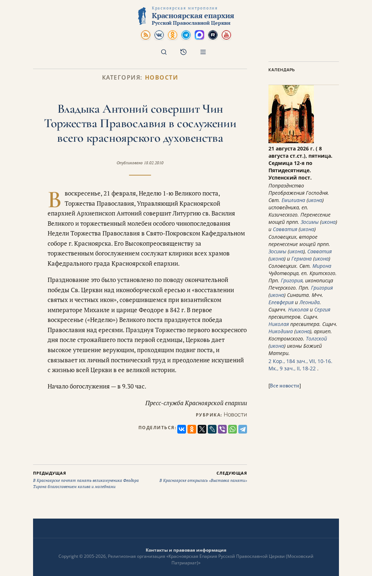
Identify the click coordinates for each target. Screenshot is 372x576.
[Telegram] (242, 429)
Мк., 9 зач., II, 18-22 (292, 368)
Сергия (322, 309)
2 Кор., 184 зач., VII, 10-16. (300, 361)
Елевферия (281, 302)
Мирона (321, 265)
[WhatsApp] (232, 429)
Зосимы (310, 221)
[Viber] (222, 429)
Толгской (316, 338)
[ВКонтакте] (181, 429)
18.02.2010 (153, 162)
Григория (292, 280)
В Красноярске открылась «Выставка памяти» (203, 476)
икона (315, 200)
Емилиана (293, 200)
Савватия (285, 229)
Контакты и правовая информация (186, 550)
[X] (202, 429)
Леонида (309, 302)
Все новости (284, 385)
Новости (161, 77)
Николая (298, 309)
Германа (301, 258)
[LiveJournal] (212, 429)
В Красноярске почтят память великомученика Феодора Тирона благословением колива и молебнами (86, 479)
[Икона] (291, 141)
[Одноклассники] (191, 429)
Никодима (280, 331)
